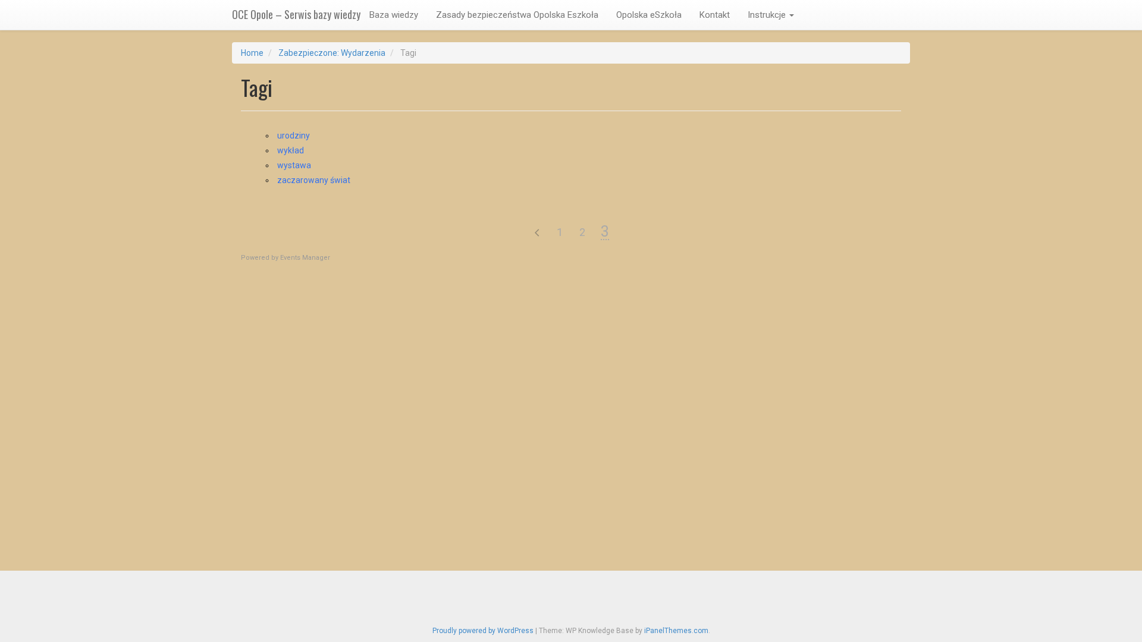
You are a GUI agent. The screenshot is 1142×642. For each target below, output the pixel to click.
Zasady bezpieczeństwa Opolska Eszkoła (517, 15)
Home (252, 53)
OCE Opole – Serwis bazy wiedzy (296, 14)
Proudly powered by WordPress (483, 631)
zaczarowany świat (313, 180)
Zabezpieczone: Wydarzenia (331, 53)
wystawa (294, 165)
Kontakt (714, 15)
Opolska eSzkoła (649, 15)
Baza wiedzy (393, 15)
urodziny (293, 135)
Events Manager (305, 258)
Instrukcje (768, 15)
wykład (290, 150)
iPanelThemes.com (676, 631)
